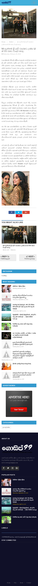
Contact (28, 583)
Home (4, 42)
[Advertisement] (19, 563)
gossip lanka (6, 427)
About (21, 583)
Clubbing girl (5, 259)
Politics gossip (30, 259)
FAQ (15, 583)
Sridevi (11, 42)
